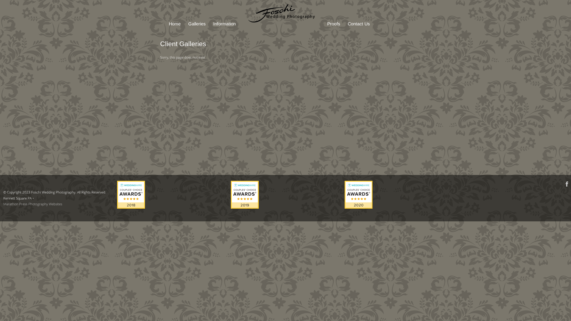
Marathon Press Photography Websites (32, 204)
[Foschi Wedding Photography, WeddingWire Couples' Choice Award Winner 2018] (131, 207)
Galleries (197, 23)
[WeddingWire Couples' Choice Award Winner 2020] (358, 207)
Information (224, 23)
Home (175, 23)
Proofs (333, 23)
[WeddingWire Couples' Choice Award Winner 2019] (245, 207)
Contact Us (359, 23)
